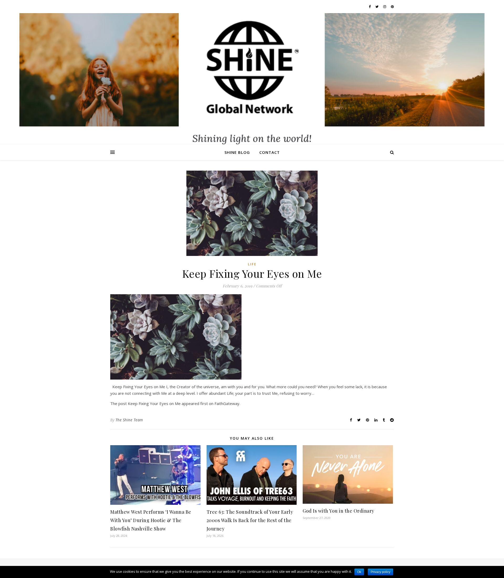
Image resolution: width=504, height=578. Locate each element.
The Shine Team (129, 419)
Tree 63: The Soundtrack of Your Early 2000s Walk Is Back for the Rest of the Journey (250, 520)
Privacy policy (380, 572)
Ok (359, 572)
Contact (269, 152)
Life (252, 264)
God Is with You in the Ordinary (338, 511)
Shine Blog (237, 152)
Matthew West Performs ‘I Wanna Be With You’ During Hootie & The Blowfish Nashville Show (150, 520)
